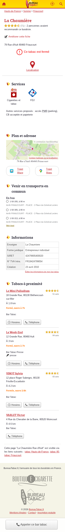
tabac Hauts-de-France (37, 451)
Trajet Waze (20, 171)
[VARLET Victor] (32, 422)
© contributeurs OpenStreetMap (46, 142)
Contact (32, 512)
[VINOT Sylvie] (32, 386)
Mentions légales (18, 512)
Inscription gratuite (47, 512)
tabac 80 (54, 451)
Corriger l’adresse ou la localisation (43, 158)
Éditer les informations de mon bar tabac (42, 272)
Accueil (4, 4)
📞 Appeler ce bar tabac (31, 524)
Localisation (32, 70)
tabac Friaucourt (12, 455)
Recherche (61, 4)
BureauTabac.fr (36, 509)
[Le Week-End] (32, 344)
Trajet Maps (49, 171)
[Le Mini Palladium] (32, 303)
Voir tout (10, 225)
